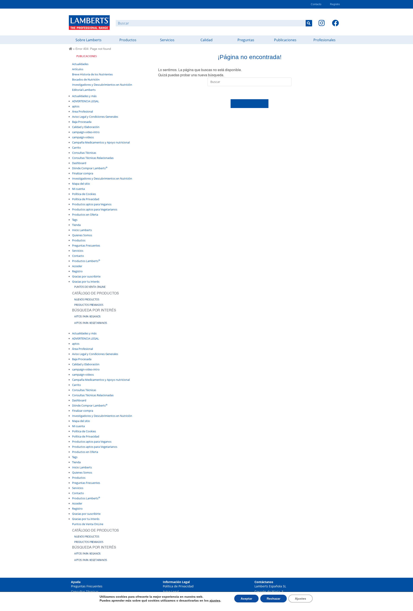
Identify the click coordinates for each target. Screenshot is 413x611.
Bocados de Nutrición (86, 79)
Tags (74, 220)
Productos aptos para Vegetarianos (94, 209)
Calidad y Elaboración (85, 127)
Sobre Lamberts (89, 40)
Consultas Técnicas (84, 153)
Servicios (167, 40)
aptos (75, 106)
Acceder (77, 266)
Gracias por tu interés (85, 281)
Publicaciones (285, 40)
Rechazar (273, 598)
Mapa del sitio (81, 184)
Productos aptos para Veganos (91, 204)
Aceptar (246, 598)
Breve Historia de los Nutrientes (92, 74)
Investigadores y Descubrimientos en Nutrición (102, 85)
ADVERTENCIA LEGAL (85, 101)
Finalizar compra (82, 173)
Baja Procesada (81, 122)
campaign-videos (83, 137)
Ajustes (300, 598)
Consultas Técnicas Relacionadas (93, 158)
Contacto (316, 4)
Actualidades (80, 64)
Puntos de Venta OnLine (89, 287)
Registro (335, 4)
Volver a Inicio (249, 103)
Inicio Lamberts (82, 230)
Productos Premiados (88, 305)
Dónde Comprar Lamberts (89, 168)
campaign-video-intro (86, 132)
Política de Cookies (84, 194)
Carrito (76, 147)
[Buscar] (309, 23)
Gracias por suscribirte (86, 276)
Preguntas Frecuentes (86, 245)
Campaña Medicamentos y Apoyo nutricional (101, 142)
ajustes (215, 600)
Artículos (77, 69)
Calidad (206, 40)
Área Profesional (82, 111)
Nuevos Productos (86, 299)
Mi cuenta (78, 189)
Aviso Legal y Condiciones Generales (95, 117)
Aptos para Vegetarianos (90, 323)
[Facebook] (335, 23)
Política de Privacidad (85, 199)
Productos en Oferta (85, 214)
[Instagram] (321, 23)
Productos (127, 40)
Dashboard (79, 163)
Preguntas (245, 40)
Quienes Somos (82, 235)
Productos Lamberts (86, 261)
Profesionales (324, 40)
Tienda (76, 225)
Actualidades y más (84, 96)
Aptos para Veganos (87, 316)
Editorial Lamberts (84, 90)
